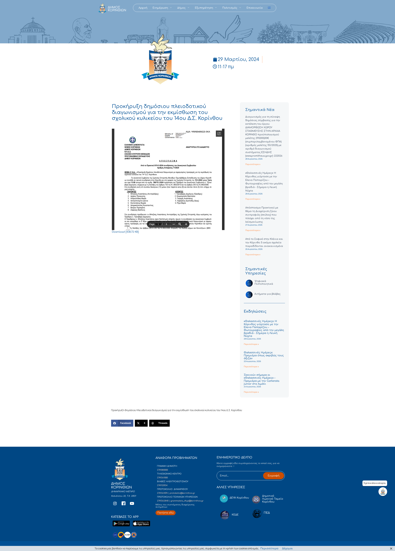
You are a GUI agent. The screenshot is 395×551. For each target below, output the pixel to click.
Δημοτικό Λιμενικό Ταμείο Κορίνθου (272, 499)
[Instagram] (115, 503)
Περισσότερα (269, 548)
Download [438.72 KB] (125, 232)
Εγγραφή (273, 475)
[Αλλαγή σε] (269, 8)
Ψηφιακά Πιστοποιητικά (264, 282)
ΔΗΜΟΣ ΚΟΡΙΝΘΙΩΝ (117, 9)
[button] (122, 423)
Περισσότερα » (252, 164)
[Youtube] (132, 503)
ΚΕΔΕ (235, 514)
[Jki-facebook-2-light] (123, 503)
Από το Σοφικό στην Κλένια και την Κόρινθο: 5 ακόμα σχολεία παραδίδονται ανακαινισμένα (264, 242)
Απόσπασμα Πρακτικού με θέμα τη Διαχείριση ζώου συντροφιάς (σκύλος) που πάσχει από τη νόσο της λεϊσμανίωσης (261, 214)
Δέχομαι (287, 548)
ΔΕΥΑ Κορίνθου (239, 497)
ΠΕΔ (267, 512)
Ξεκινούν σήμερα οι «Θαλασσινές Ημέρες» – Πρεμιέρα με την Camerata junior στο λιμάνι (261, 379)
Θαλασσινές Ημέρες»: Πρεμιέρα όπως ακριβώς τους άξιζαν (264, 355)
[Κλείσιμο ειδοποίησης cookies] (391, 548)
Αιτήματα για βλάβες (267, 294)
